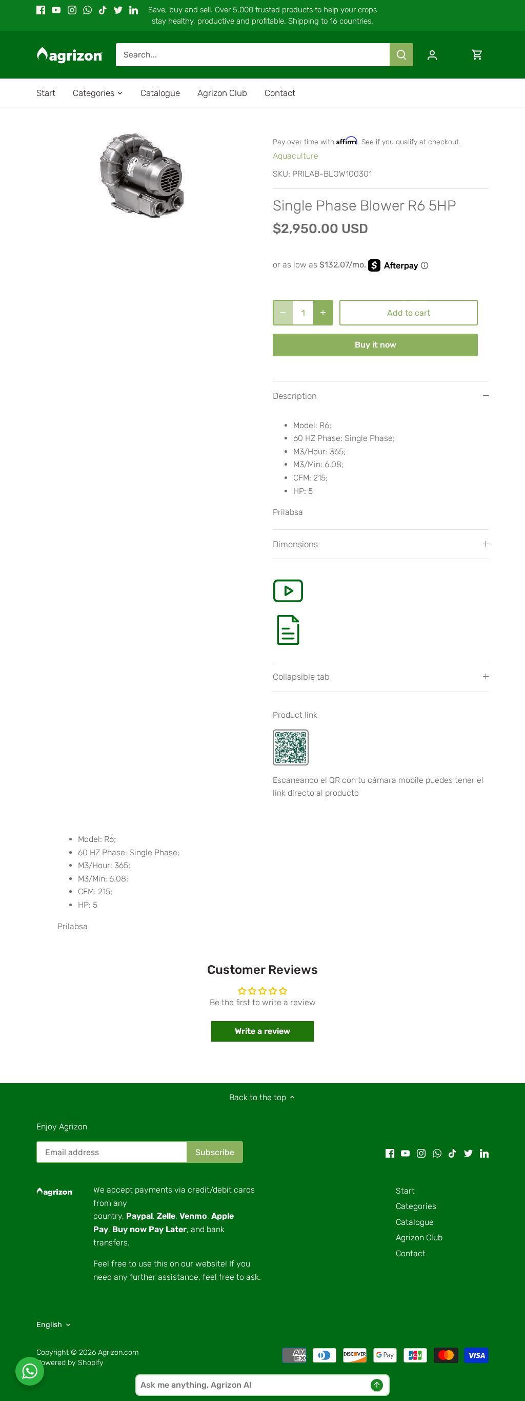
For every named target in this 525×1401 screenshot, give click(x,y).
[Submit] (401, 54)
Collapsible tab (301, 676)
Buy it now (375, 345)
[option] (142, 175)
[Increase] (323, 312)
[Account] (432, 55)
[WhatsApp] (87, 9)
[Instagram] (72, 9)
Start (405, 1191)
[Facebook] (40, 9)
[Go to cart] (477, 55)
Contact (411, 1253)
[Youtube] (56, 9)
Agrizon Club (419, 1237)
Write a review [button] (262, 1031)
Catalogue (415, 1222)
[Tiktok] (102, 9)
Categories (416, 1206)
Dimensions (295, 544)
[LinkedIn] (133, 9)
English (49, 1324)
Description (295, 396)
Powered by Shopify (70, 1362)
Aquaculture (295, 156)
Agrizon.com (118, 1352)
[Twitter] (118, 9)
